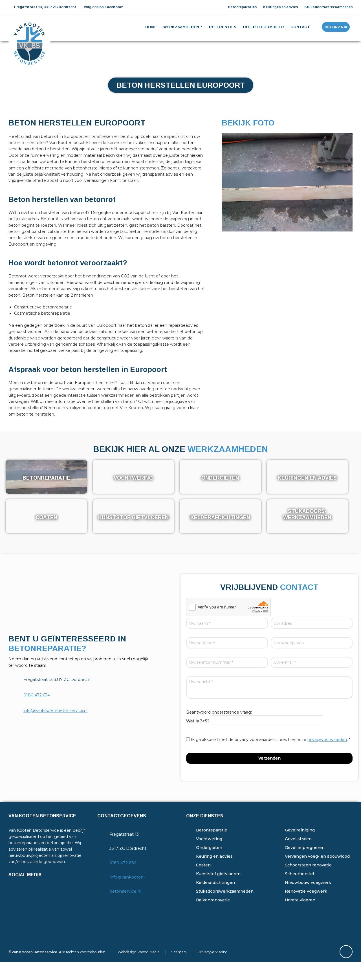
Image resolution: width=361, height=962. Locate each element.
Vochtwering (209, 838)
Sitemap (178, 952)
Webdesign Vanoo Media (139, 952)
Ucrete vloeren (300, 900)
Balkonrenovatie (213, 900)
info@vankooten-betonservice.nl (55, 710)
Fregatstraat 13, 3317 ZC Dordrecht (44, 7)
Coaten (203, 865)
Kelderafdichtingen (215, 882)
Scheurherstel (299, 873)
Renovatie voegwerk (306, 891)
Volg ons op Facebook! (103, 7)
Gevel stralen (298, 838)
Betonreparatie (211, 830)
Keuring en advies (214, 856)
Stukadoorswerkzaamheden (225, 891)
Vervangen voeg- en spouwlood (317, 856)
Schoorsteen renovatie (308, 865)
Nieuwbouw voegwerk (308, 882)
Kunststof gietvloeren (218, 873)
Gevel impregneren (305, 847)
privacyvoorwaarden (327, 739)
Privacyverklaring (213, 952)
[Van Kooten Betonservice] (29, 27)
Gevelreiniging (300, 830)
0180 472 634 (36, 695)
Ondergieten (209, 847)
